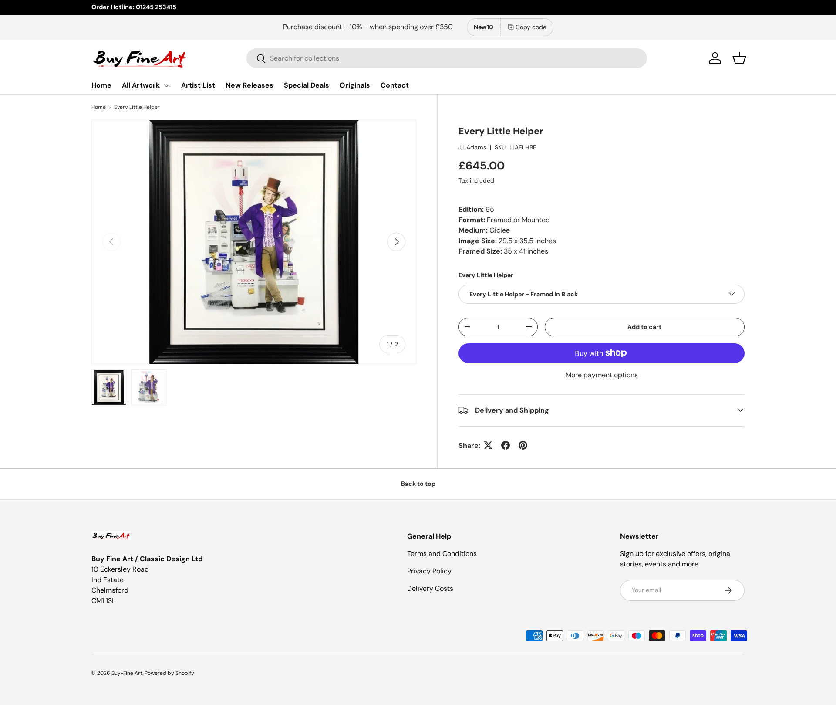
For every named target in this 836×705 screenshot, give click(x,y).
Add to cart (644, 326)
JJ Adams (472, 147)
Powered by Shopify (169, 673)
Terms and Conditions (442, 553)
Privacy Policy (429, 571)
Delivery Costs (430, 588)
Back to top (418, 484)
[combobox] (446, 58)
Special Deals (306, 85)
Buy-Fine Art (126, 673)
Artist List (198, 85)
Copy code (531, 27)
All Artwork (141, 85)
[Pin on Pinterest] (523, 445)
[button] (739, 58)
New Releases (249, 85)
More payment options (602, 374)
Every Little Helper (137, 107)
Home (101, 85)
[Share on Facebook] (505, 445)
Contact (395, 85)
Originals (355, 85)
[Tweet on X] (488, 445)
